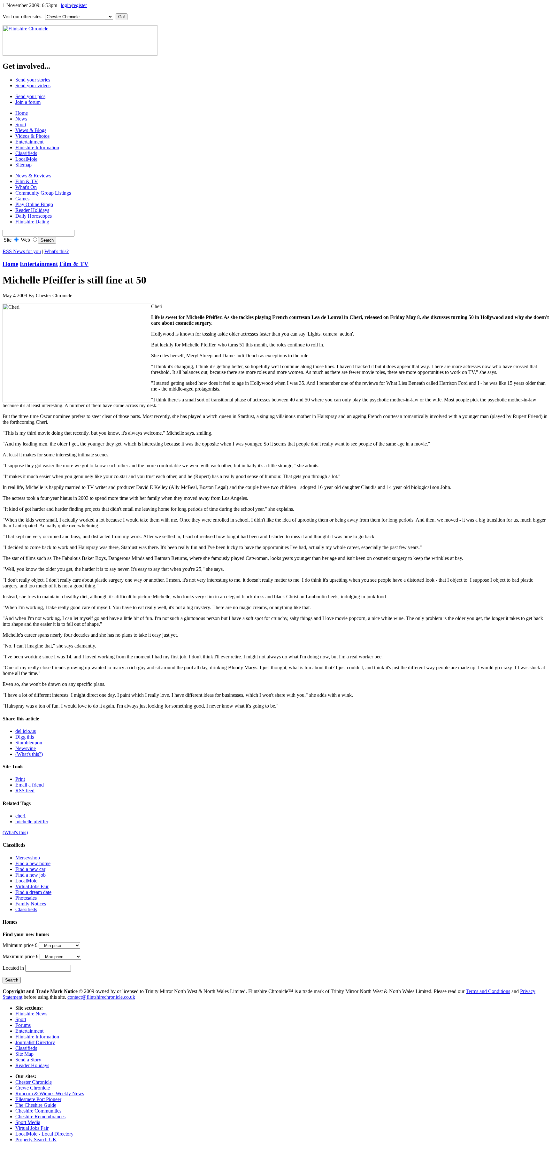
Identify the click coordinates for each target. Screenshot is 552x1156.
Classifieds (26, 153)
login (66, 5)
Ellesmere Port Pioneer (38, 1099)
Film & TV (26, 181)
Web (24, 240)
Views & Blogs (30, 130)
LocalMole (26, 159)
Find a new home (32, 863)
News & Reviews (33, 175)
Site (7, 240)
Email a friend (29, 784)
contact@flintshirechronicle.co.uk (101, 997)
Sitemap (23, 164)
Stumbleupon (28, 742)
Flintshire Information (37, 147)
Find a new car (30, 869)
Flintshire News (31, 1013)
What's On (26, 187)
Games (22, 198)
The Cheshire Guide (35, 1105)
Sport (20, 124)
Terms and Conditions (488, 991)
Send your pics (30, 96)
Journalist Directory (35, 1042)
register (79, 5)
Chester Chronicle (33, 1082)
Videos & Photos (32, 136)
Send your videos (32, 85)
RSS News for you (22, 251)
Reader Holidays (32, 210)
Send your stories (32, 79)
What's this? (56, 251)
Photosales (26, 898)
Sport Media (27, 1122)
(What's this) (15, 832)
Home (21, 113)
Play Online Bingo (34, 204)
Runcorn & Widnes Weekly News (49, 1093)
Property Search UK (36, 1139)
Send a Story (28, 1059)
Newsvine (25, 748)
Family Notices (30, 903)
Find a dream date (33, 892)
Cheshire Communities (38, 1110)
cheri (20, 816)
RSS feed (24, 790)
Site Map (24, 1054)
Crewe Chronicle (32, 1087)
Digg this (24, 737)
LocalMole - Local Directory (44, 1134)
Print (20, 779)
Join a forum (28, 102)
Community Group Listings (43, 193)
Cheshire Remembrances (40, 1116)
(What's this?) (29, 754)
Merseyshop (27, 857)
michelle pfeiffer (31, 821)
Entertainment (29, 141)
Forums (23, 1025)
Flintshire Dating (32, 221)
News (21, 118)
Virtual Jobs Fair (32, 886)
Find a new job (30, 875)
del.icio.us (25, 731)
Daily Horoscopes (33, 216)
